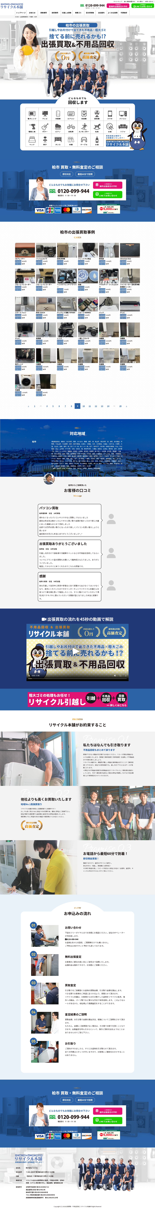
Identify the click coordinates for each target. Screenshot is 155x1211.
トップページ (21, 13)
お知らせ (32, 13)
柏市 (23, 264)
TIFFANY (72, 312)
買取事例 (43, 13)
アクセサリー (103, 284)
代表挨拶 (124, 13)
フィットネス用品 (84, 259)
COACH (42, 312)
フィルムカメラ (41, 259)
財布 (37, 312)
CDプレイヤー (20, 259)
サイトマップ (118, 1)
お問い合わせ (149, 1)
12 (96, 406)
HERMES (88, 312)
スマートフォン (20, 312)
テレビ (122, 312)
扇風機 (122, 287)
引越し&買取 (66, 13)
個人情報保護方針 (129, 1)
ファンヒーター (125, 284)
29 (120, 406)
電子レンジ (19, 364)
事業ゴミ (78, 13)
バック (101, 312)
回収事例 (55, 13)
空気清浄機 (61, 259)
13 (102, 406)
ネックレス (61, 312)
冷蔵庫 (101, 338)
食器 (79, 284)
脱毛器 (101, 259)
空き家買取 (90, 13)
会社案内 (101, 13)
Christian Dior (125, 259)
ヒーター (128, 287)
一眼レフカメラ (83, 338)
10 (84, 406)
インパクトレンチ (63, 284)
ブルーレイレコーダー (23, 284)
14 (108, 406)
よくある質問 (112, 13)
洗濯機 (80, 364)
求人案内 (140, 1)
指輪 (67, 312)
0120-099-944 (72, 939)
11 (90, 406)
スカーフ (81, 312)
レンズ (59, 338)
